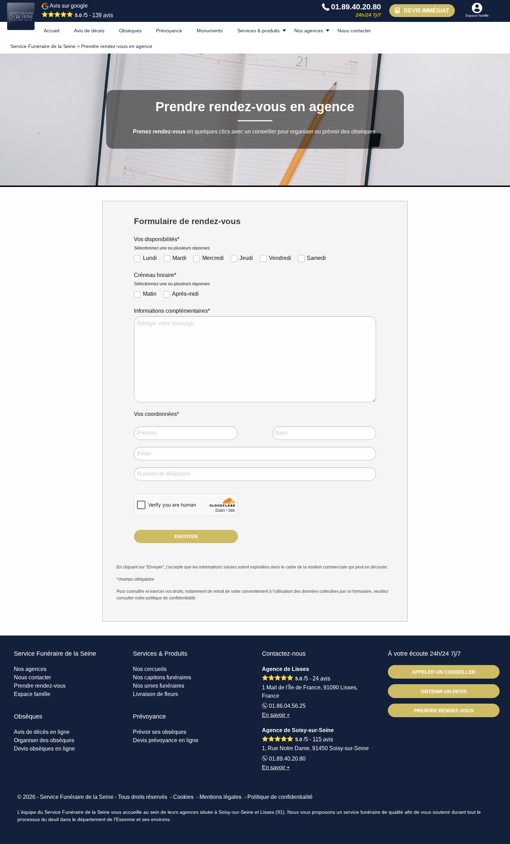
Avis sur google (81, 10)
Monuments (210, 30)
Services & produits (258, 30)
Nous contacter (354, 30)
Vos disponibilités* (172, 243)
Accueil (51, 30)
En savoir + (276, 715)
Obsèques (130, 30)
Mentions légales (220, 797)
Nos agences (308, 30)
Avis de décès (89, 30)
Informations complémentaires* (172, 311)
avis (102, 15)
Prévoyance (169, 30)
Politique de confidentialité (280, 797)
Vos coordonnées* (156, 414)
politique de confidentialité (170, 598)
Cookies (183, 797)
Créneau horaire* (172, 279)
